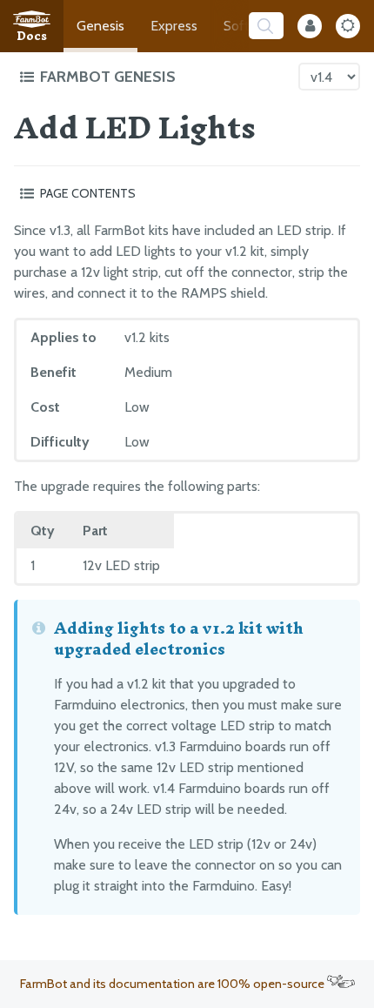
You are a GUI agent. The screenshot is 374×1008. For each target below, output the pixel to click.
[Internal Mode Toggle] (309, 26)
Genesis (100, 25)
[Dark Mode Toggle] (348, 26)
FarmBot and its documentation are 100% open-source (173, 983)
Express (173, 25)
